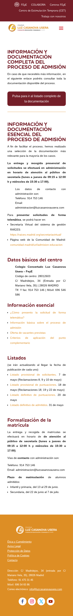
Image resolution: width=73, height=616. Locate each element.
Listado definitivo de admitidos (28, 405)
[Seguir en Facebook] (22, 601)
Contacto (12, 560)
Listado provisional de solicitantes (33, 374)
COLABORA (38, 5)
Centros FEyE (58, 5)
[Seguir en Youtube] (51, 601)
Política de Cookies (18, 555)
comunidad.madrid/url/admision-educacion (36, 244)
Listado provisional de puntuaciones (33, 384)
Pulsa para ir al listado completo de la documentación (36, 98)
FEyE (24, 5)
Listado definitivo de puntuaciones (32, 394)
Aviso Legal (14, 546)
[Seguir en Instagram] (32, 601)
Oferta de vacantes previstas (28, 332)
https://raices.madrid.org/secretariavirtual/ (35, 234)
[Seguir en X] (41, 601)
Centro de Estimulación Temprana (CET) (42, 10)
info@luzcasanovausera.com (45, 589)
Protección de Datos (18, 550)
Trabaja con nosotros (53, 16)
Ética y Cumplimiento (19, 541)
